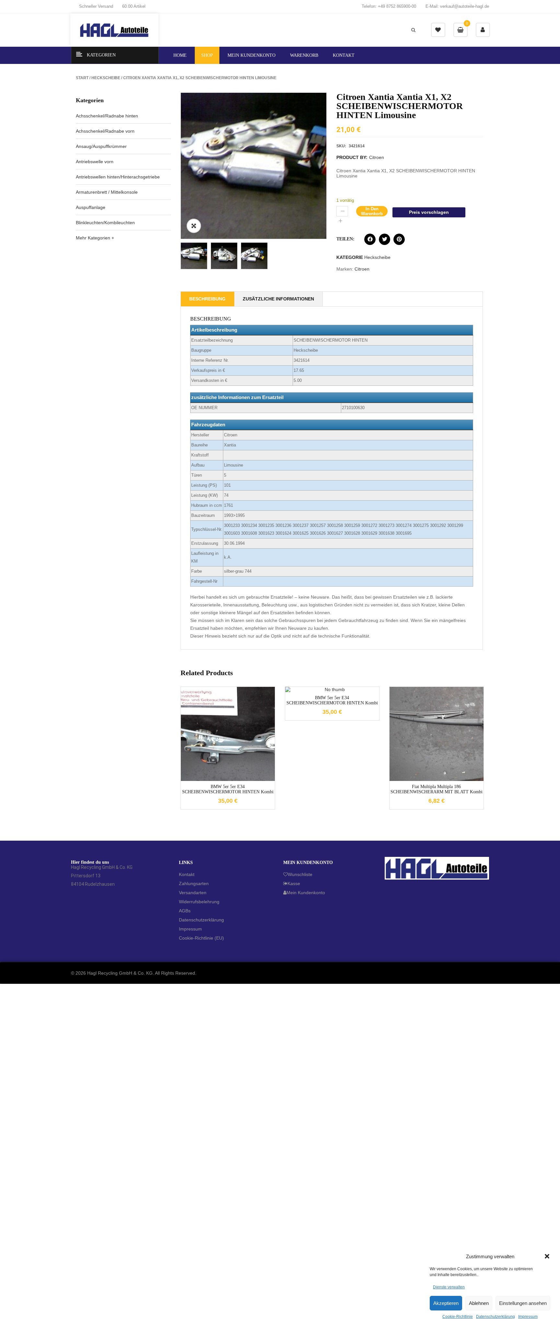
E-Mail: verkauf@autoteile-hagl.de (457, 6)
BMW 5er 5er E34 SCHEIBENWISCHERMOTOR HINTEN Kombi (228, 789)
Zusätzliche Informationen (278, 298)
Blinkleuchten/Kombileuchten (105, 222)
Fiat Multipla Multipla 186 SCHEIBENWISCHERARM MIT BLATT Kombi (437, 789)
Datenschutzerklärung (495, 1316)
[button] (547, 1256)
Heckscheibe (105, 78)
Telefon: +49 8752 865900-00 (389, 6)
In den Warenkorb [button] (218, 780)
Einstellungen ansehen (523, 1303)
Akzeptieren (446, 1303)
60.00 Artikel (134, 6)
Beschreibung (207, 298)
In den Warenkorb (372, 211)
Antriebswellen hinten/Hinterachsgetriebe (118, 176)
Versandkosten (233, 728)
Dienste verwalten (449, 1287)
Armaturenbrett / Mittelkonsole (107, 192)
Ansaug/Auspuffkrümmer (101, 146)
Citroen (376, 157)
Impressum (528, 1316)
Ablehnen (479, 1303)
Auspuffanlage (90, 207)
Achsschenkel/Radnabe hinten (107, 115)
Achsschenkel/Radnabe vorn (105, 131)
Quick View (237, 780)
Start (82, 78)
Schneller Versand (96, 6)
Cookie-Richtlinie (457, 1316)
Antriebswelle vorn (94, 161)
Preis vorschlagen (429, 212)
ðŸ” (193, 225)
